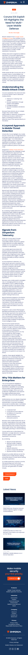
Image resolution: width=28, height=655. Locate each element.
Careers (14, 613)
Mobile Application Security (14, 592)
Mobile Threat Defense (14, 590)
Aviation (14, 599)
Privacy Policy (14, 623)
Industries (14, 595)
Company (14, 609)
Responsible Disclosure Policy (14, 626)
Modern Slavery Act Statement (14, 645)
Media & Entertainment (14, 604)
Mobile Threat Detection (16, 150)
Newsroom (14, 617)
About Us (14, 612)
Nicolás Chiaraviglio (14, 33)
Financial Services (14, 601)
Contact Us (13, 578)
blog (14, 9)
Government (14, 602)
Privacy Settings (14, 642)
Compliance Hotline (14, 624)
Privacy (14, 620)
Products (14, 588)
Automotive (14, 598)
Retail (14, 606)
